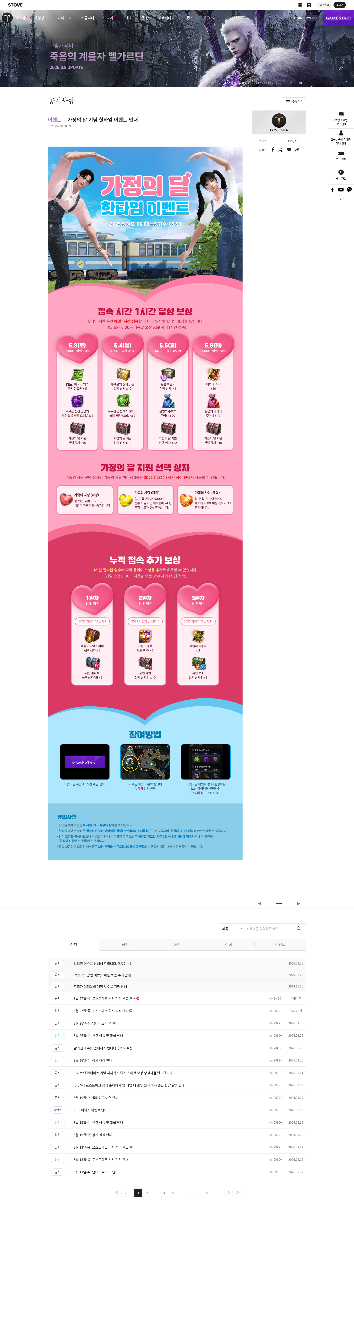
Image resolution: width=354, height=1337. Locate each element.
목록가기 (297, 101)
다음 (229, 1193)
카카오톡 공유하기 (289, 150)
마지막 (237, 1193)
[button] (219, 83)
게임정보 (41, 17)
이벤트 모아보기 (300, 83)
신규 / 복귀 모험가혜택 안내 (341, 141)
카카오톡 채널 (349, 189)
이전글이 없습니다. (259, 903)
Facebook (332, 189)
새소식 (20, 17)
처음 (117, 1193)
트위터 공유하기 (280, 150)
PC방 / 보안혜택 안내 (341, 122)
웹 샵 (145, 17)
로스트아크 (7, 17)
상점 (228, 944)
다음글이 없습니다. (298, 903)
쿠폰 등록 (341, 159)
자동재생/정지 (226, 83)
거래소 (127, 17)
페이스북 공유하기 (273, 149)
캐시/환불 (341, 178)
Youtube (341, 189)
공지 (125, 944)
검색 (299, 928)
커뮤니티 (87, 17)
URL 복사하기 (297, 150)
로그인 (297, 18)
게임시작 (338, 18)
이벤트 (280, 944)
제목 (225, 928)
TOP (341, 199)
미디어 (108, 17)
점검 (177, 944)
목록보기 (279, 903)
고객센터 (164, 17)
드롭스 (188, 17)
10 (216, 1192)
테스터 (207, 17)
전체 (73, 944)
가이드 (63, 17)
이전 (125, 1193)
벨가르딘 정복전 (177, 48)
